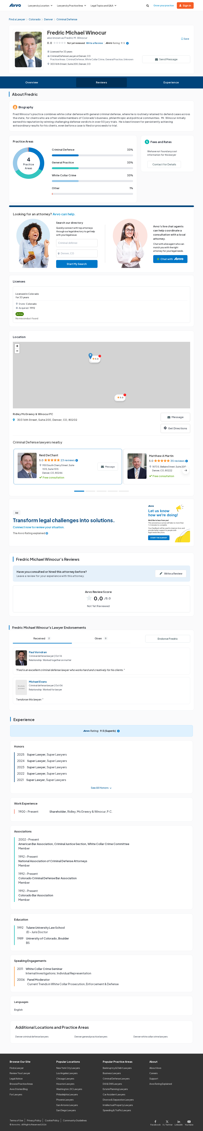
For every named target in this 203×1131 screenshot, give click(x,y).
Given (100, 638)
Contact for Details (164, 164)
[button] (90, 356)
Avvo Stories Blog (19, 1089)
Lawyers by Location (38, 5)
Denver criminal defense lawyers (32, 1036)
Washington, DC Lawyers (69, 1089)
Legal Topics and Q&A (102, 5)
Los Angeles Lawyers (67, 1073)
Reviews (101, 82)
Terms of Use (16, 1120)
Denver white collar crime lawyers (151, 1036)
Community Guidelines (75, 1120)
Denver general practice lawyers (91, 1036)
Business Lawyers (112, 1073)
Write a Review (94, 43)
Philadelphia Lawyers (67, 1094)
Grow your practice (164, 5)
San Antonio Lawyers (67, 1105)
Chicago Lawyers (65, 1078)
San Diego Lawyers (66, 1110)
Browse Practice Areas (21, 1083)
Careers (153, 1073)
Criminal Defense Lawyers (116, 1078)
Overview (31, 82)
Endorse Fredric (168, 638)
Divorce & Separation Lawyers (118, 1099)
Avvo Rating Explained (160, 1083)
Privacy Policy (34, 1120)
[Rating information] (127, 43)
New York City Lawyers (68, 1067)
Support (153, 1078)
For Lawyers (16, 1094)
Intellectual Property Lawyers (118, 1105)
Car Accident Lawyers (114, 1094)
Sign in (187, 5)
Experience (171, 82)
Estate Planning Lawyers (115, 1089)
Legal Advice (16, 1078)
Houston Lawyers (65, 1083)
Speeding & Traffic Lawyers (117, 1110)
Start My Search (77, 264)
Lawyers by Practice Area (70, 5)
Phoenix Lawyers (65, 1099)
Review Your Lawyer (20, 1073)
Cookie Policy (52, 1120)
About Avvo (155, 1067)
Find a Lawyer (17, 1067)
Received (41, 638)
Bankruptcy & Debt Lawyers (117, 1067)
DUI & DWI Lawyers (112, 1083)
